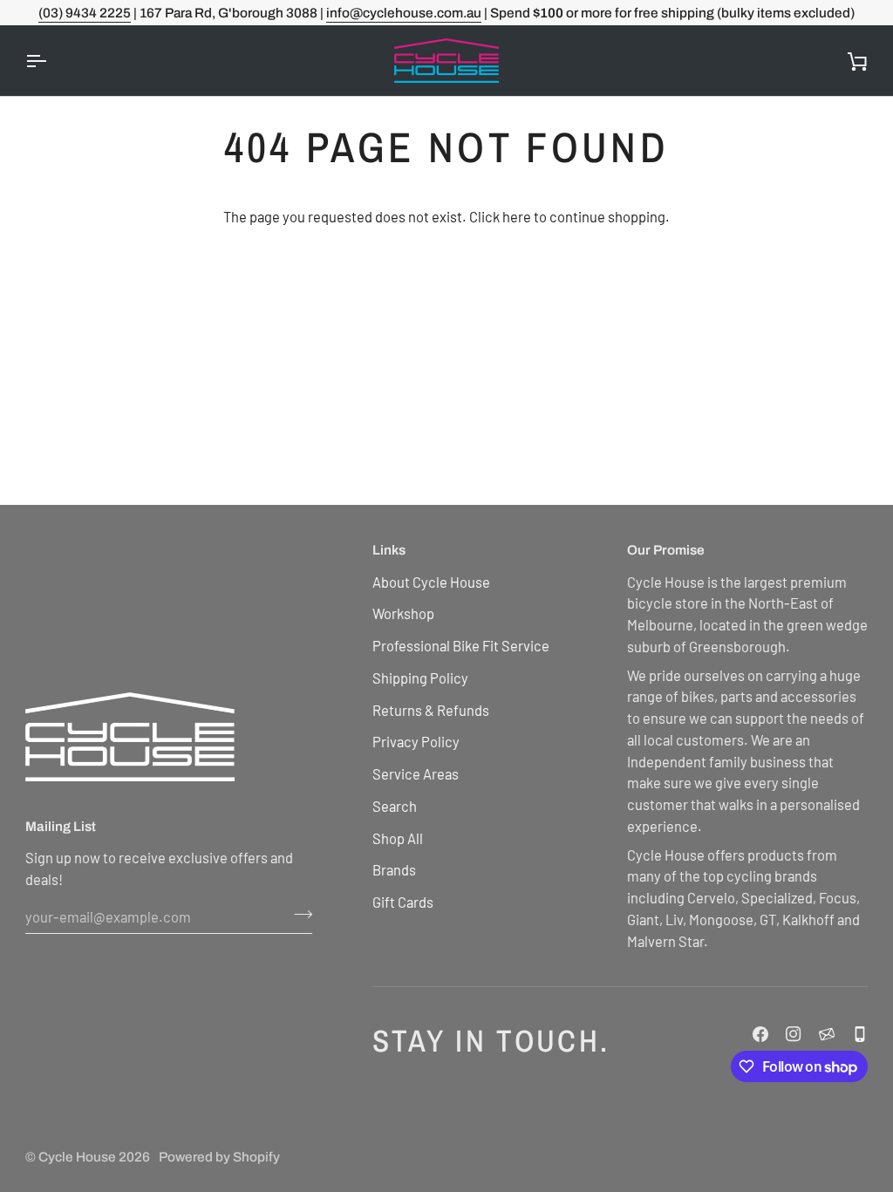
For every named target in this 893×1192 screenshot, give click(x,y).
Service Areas (415, 773)
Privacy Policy (416, 741)
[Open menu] (51, 60)
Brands (394, 869)
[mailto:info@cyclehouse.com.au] (827, 1034)
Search (394, 805)
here (516, 216)
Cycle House (77, 1156)
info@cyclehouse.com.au (403, 12)
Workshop (403, 613)
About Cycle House (431, 581)
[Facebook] (760, 1034)
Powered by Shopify (219, 1156)
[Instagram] (793, 1034)
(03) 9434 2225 (84, 12)
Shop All (397, 838)
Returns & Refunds (430, 710)
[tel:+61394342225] (860, 1034)
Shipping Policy (420, 677)
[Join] (297, 915)
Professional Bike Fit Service (460, 645)
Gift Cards (402, 901)
